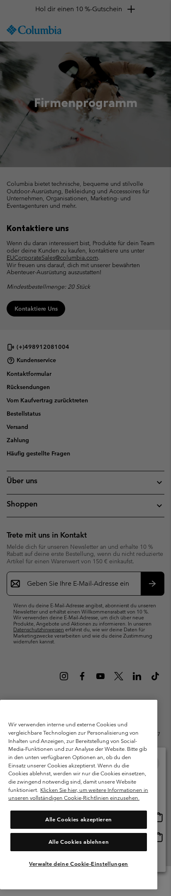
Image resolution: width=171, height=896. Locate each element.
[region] (78, 794)
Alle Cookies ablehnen (79, 841)
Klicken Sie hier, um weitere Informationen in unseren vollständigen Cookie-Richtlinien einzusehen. (78, 794)
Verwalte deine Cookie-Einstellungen (78, 863)
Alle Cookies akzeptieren (78, 819)
